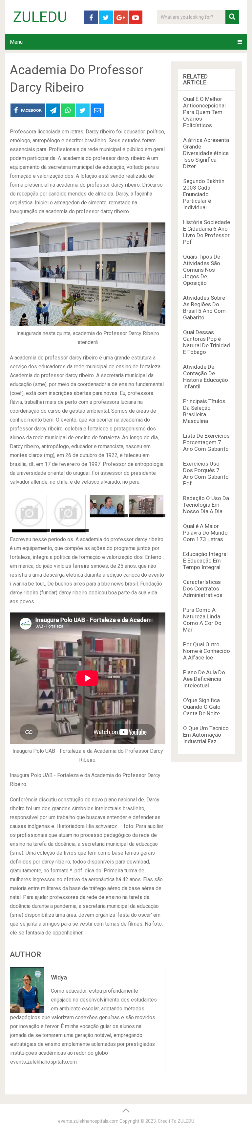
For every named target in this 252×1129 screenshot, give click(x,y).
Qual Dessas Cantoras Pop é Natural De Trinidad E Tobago (206, 342)
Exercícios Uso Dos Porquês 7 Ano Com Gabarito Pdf (206, 473)
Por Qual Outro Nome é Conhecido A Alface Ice (206, 651)
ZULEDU (40, 17)
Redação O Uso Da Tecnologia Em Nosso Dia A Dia (206, 505)
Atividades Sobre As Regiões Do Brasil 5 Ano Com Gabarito (204, 307)
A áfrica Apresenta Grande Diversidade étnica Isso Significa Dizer (206, 153)
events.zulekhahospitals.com (88, 1121)
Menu (16, 42)
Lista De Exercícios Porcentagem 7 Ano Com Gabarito (206, 442)
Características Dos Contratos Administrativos (202, 588)
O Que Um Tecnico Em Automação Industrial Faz (206, 735)
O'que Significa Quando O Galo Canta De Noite (201, 707)
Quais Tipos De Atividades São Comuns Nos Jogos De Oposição (201, 269)
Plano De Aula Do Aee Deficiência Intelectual (204, 679)
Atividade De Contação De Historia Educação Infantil (205, 376)
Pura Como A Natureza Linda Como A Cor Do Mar (202, 620)
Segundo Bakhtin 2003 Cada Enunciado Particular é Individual (203, 194)
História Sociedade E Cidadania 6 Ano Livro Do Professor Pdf (206, 232)
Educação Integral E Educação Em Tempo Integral (205, 560)
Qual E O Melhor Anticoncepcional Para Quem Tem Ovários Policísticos (204, 112)
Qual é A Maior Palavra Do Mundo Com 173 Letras (205, 532)
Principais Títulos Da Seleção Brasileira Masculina (204, 411)
